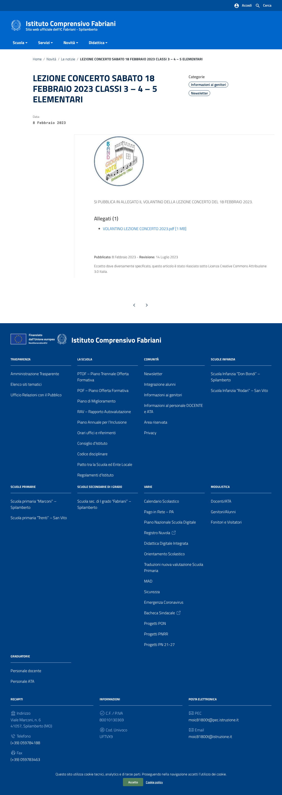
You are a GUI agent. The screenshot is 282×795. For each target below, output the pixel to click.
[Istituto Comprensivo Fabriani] (16, 25)
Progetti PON (155, 623)
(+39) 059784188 (25, 743)
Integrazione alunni (160, 384)
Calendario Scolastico (161, 501)
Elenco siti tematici (26, 384)
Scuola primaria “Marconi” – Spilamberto (33, 504)
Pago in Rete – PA (159, 512)
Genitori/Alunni (223, 512)
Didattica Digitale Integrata (166, 543)
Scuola (18, 43)
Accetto (133, 782)
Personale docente (26, 671)
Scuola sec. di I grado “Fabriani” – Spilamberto (104, 504)
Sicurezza (152, 592)
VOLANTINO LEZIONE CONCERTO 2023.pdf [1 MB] (144, 229)
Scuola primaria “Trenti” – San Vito (39, 518)
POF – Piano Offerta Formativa (102, 390)
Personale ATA (22, 681)
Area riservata (155, 422)
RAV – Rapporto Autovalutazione (104, 412)
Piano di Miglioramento (96, 401)
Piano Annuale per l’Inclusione (102, 422)
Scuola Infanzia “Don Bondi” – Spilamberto (235, 377)
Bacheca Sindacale (159, 613)
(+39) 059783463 (25, 759)
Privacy (150, 433)
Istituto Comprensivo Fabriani (71, 24)
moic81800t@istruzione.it (210, 737)
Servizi (44, 43)
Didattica (96, 43)
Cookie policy (154, 782)
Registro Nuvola (157, 533)
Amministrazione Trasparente (35, 374)
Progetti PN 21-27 (159, 644)
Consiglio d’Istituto (92, 443)
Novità (69, 43)
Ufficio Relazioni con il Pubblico (36, 395)
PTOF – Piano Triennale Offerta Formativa (103, 377)
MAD (148, 581)
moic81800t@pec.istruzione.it (214, 720)
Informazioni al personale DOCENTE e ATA (173, 408)
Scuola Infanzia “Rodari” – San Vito (239, 390)
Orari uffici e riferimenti (96, 433)
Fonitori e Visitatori (226, 522)
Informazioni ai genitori (208, 84)
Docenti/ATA (221, 501)
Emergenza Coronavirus (163, 602)
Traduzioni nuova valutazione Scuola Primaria (173, 567)
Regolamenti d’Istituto (95, 475)
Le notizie (68, 59)
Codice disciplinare (92, 454)
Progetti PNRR (156, 634)
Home (37, 59)
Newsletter (199, 93)
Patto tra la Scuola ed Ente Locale (104, 464)
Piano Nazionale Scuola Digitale (170, 522)
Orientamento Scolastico (164, 554)
